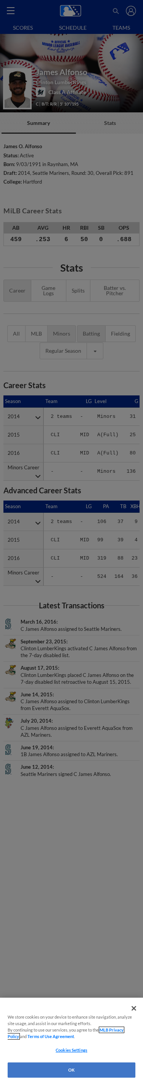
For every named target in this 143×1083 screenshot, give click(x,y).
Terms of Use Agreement (50, 1036)
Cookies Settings (71, 1050)
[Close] (133, 1008)
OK (71, 1069)
